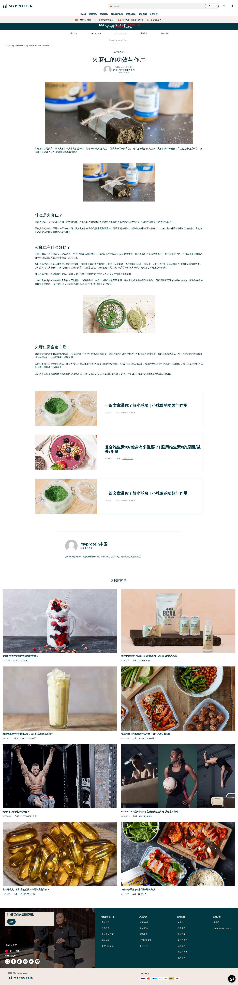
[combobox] (164, 6)
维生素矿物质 (117, 14)
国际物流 (106, 940)
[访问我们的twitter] (31, 961)
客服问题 (106, 922)
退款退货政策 (108, 934)
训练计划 (73, 33)
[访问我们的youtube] (25, 961)
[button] (232, 979)
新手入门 (144, 946)
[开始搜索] (111, 6)
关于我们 (181, 922)
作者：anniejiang (142, 660)
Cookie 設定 (11, 945)
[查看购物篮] (231, 6)
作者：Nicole (20, 660)
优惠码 (216, 922)
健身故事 (164, 33)
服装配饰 (144, 928)
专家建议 (154, 14)
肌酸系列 (93, 14)
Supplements (120, 33)
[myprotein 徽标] (17, 6)
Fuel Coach (213, 6)
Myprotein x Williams (222, 928)
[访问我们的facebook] (13, 961)
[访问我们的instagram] (7, 961)
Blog (12, 46)
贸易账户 (181, 946)
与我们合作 (182, 952)
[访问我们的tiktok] (19, 961)
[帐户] (224, 6)
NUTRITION (119, 52)
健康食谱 (143, 33)
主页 (7, 46)
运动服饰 (104, 14)
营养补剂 (144, 922)
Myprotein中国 (128, 413)
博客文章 (144, 934)
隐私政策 (181, 934)
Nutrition (96, 33)
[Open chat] (37, 961)
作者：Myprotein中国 (124, 70)
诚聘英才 (181, 958)
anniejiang (127, 459)
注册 (11, 922)
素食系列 (143, 14)
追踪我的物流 (108, 946)
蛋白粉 (83, 14)
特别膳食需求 (146, 940)
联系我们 (106, 928)
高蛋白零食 (131, 14)
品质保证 (181, 928)
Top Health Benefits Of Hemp (37, 46)
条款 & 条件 (183, 940)
